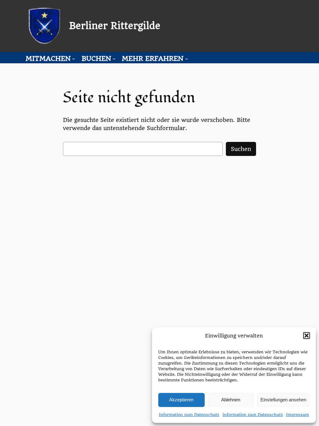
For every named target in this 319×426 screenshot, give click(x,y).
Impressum (297, 414)
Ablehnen (230, 399)
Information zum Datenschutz (189, 414)
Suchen (241, 149)
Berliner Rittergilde (114, 26)
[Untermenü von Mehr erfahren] (186, 58)
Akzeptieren (181, 399)
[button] (306, 335)
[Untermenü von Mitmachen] (73, 58)
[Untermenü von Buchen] (114, 58)
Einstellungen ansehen (283, 399)
